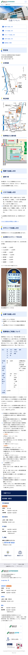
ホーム (2, 4)
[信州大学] (14, 626)
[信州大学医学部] (14, 633)
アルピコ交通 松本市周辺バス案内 (9, 221)
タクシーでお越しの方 (9, 35)
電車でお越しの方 (8, 26)
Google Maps (4, 580)
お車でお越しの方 (8, 39)
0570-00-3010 (9, 542)
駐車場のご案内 (8, 43)
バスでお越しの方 (8, 30)
